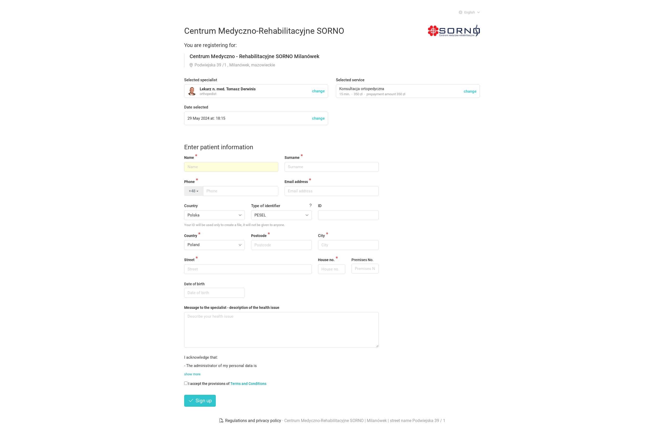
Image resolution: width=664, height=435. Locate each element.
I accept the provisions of (227, 384)
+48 (192, 191)
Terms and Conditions (248, 384)
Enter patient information (218, 147)
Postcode (259, 236)
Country (191, 205)
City (321, 235)
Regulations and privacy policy (253, 420)
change (470, 91)
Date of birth (194, 284)
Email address (296, 182)
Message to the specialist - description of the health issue (231, 307)
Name (189, 157)
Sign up (203, 401)
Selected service (350, 80)
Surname (292, 157)
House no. (326, 260)
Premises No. (362, 260)
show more (192, 374)
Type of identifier (265, 205)
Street (189, 260)
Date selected (196, 107)
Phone (189, 182)
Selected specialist (200, 80)
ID (320, 205)
